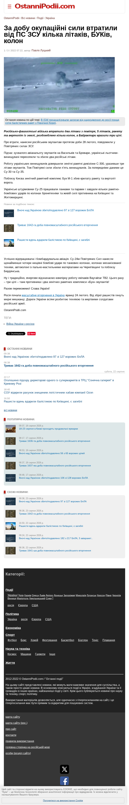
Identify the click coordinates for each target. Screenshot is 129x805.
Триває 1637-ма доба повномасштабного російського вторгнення (55, 465)
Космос (12, 654)
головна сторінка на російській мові (28, 747)
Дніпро (49, 595)
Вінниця (12, 598)
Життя (10, 662)
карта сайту (13, 716)
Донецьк (58, 595)
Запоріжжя (69, 595)
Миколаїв (81, 595)
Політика (12, 614)
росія (11, 605)
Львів (42, 595)
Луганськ (91, 595)
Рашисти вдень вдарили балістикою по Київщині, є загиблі (53, 239)
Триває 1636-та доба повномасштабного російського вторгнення (54, 441)
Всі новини (28, 18)
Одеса (35, 595)
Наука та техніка (18, 648)
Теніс (95, 640)
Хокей (34, 640)
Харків (27, 595)
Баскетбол (67, 640)
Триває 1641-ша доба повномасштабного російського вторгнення (55, 550)
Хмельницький (37, 598)
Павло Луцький (41, 50)
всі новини (10, 410)
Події (40, 18)
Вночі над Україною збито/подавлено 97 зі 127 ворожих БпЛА (55, 210)
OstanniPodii (11, 18)
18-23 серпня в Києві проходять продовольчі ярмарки (48, 428)
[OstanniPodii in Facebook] (64, 780)
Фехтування (49, 640)
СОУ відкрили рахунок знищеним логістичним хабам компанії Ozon (48, 392)
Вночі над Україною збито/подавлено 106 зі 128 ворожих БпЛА (53, 477)
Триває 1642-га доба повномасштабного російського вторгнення (57, 225)
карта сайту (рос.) (16, 723)
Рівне (109, 595)
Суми (49, 598)
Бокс (24, 640)
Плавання (108, 640)
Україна (50, 18)
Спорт (10, 635)
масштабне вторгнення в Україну (43, 295)
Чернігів (116, 595)
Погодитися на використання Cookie (63, 800)
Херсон (101, 595)
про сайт (11, 729)
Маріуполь (23, 598)
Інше (52, 654)
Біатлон (83, 640)
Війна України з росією (20, 323)
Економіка (13, 628)
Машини (26, 654)
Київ (21, 595)
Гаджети (40, 654)
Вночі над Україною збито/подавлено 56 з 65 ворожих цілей (52, 453)
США (35, 605)
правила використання (20, 741)
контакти (11, 735)
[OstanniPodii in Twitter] (64, 769)
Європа (23, 605)
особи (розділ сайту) (18, 753)
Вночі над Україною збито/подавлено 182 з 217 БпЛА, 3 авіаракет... (56, 538)
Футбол (12, 640)
